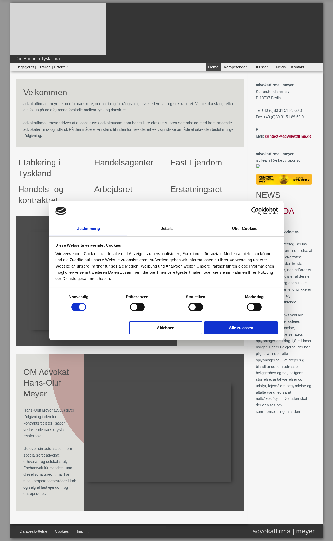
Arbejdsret (113, 189)
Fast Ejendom (196, 162)
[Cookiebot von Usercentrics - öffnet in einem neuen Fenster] (255, 211)
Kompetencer (235, 67)
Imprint (82, 531)
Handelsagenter (123, 162)
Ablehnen (165, 327)
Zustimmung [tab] (88, 228)
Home (213, 67)
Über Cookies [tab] (244, 228)
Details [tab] (166, 228)
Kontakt (297, 67)
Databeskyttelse (33, 531)
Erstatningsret (196, 189)
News (281, 67)
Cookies (62, 531)
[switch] (137, 307)
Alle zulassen (241, 327)
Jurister (261, 67)
